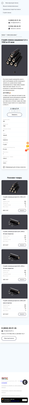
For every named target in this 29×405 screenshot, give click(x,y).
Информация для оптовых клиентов (16, 167)
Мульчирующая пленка (11, 3)
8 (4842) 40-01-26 (15, 20)
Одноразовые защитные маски (12, 9)
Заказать (14, 114)
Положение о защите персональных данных (11, 391)
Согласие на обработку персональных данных (12, 386)
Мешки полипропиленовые (10, 6)
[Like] (27, 144)
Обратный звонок (9, 338)
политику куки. (15, 401)
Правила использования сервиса (10, 395)
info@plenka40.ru (16, 22)
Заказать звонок (16, 28)
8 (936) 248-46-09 (15, 26)
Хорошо (25, 400)
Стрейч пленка (7, 12)
